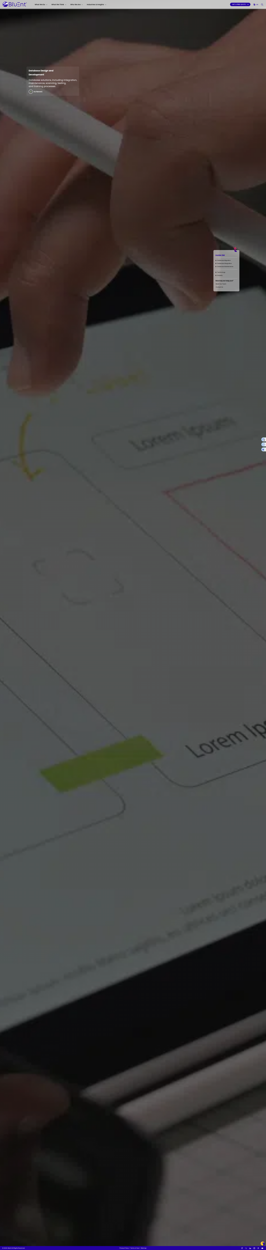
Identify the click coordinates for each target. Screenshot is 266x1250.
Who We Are (75, 4)
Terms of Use (134, 1248)
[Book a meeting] (263, 439)
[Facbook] (242, 1248)
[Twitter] (246, 1248)
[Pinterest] (258, 1248)
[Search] (262, 5)
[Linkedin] (250, 1248)
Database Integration (224, 263)
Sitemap (144, 1248)
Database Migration (224, 260)
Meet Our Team (221, 284)
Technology (221, 272)
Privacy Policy (124, 1248)
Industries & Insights (95, 4)
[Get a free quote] (263, 449)
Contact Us (219, 287)
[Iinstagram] (254, 1248)
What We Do (40, 4)
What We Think (57, 4)
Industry (220, 275)
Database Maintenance (225, 267)
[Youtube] (262, 1248)
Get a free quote (239, 4)
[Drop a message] (263, 444)
